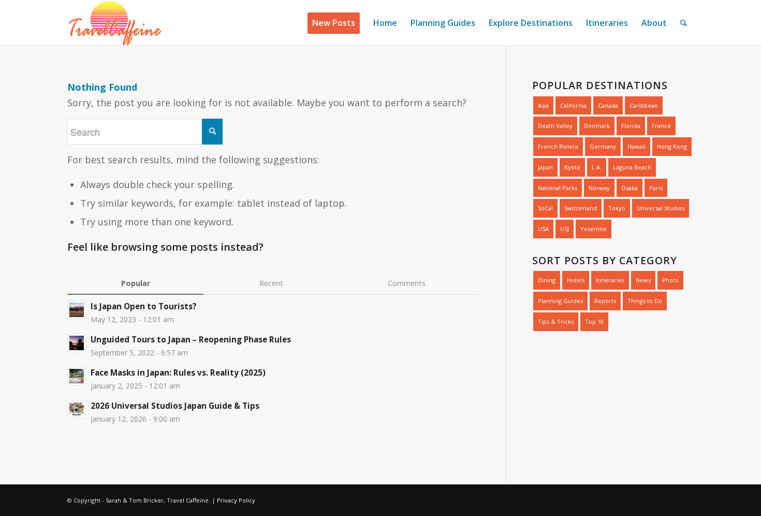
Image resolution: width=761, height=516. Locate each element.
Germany (603, 146)
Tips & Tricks (556, 321)
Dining (546, 280)
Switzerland (580, 208)
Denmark (597, 126)
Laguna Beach (632, 167)
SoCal (545, 208)
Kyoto (572, 167)
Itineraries (610, 280)
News (643, 280)
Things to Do (644, 301)
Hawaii (636, 146)
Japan (545, 167)
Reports (605, 301)
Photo (670, 280)
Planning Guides (560, 301)
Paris (656, 188)
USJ (564, 229)
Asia (543, 105)
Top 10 (594, 321)
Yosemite (593, 229)
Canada (608, 105)
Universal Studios (660, 208)
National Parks (557, 188)
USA (543, 229)
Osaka (629, 188)
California (573, 105)
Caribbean (644, 105)
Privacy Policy (236, 500)
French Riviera (558, 146)
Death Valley (555, 126)
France (661, 126)
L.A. (597, 167)
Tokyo (616, 208)
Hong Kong (672, 146)
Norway (599, 188)
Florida (630, 126)
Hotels (575, 280)
